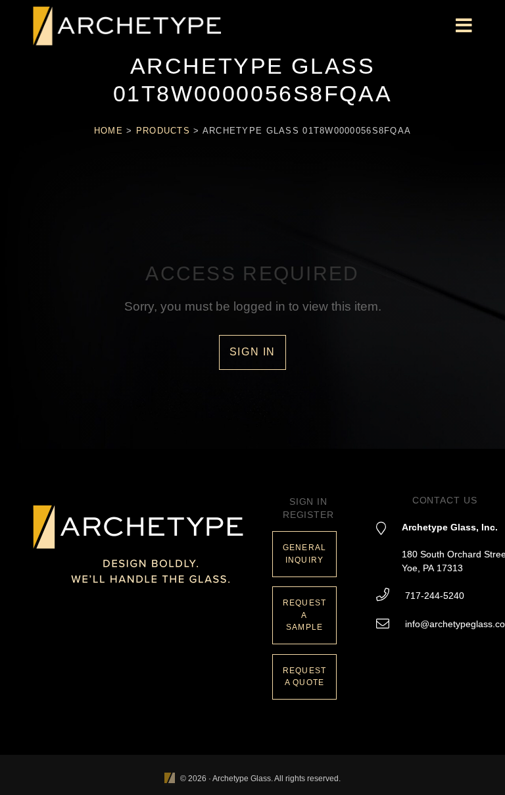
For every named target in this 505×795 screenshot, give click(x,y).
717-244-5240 (434, 595)
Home (108, 131)
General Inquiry (304, 554)
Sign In (252, 351)
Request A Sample (304, 615)
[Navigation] (464, 26)
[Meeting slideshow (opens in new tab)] (169, 779)
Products (163, 131)
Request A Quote (304, 677)
